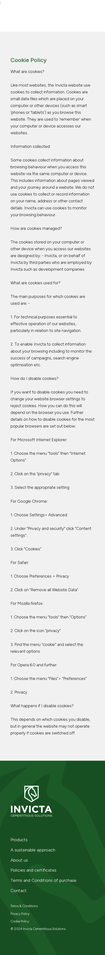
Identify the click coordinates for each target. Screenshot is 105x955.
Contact (18, 890)
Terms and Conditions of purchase (43, 880)
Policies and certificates (33, 870)
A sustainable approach (32, 850)
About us (19, 860)
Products (19, 839)
